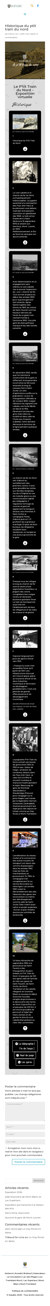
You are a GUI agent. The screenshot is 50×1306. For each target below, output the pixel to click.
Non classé (30, 34)
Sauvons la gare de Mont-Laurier (23, 1217)
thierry (11, 34)
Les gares (27, 1062)
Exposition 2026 (13, 1192)
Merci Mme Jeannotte (17, 1213)
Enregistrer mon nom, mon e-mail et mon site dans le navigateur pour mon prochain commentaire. (24, 1152)
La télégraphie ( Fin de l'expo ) (27, 1046)
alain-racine (11, 1229)
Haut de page (27, 1055)
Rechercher (39, 1181)
